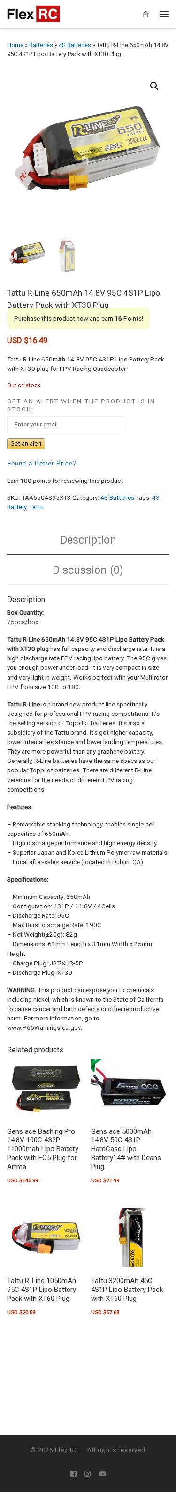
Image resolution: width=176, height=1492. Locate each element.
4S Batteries (75, 44)
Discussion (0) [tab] (88, 570)
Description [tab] (88, 539)
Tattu (36, 507)
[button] (154, 86)
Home (15, 44)
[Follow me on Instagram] (87, 1474)
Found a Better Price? (42, 463)
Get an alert (26, 443)
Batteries (41, 44)
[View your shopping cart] (146, 14)
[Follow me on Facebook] (73, 1474)
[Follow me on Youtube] (102, 1474)
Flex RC (67, 1449)
